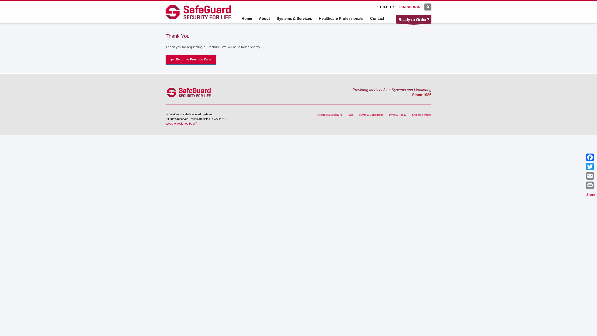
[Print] (590, 185)
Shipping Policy (421, 114)
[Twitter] (590, 166)
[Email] (590, 176)
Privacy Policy (397, 114)
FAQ (350, 114)
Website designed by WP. (182, 123)
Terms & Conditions (371, 114)
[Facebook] (590, 157)
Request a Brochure (329, 114)
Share (590, 194)
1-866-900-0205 (409, 7)
